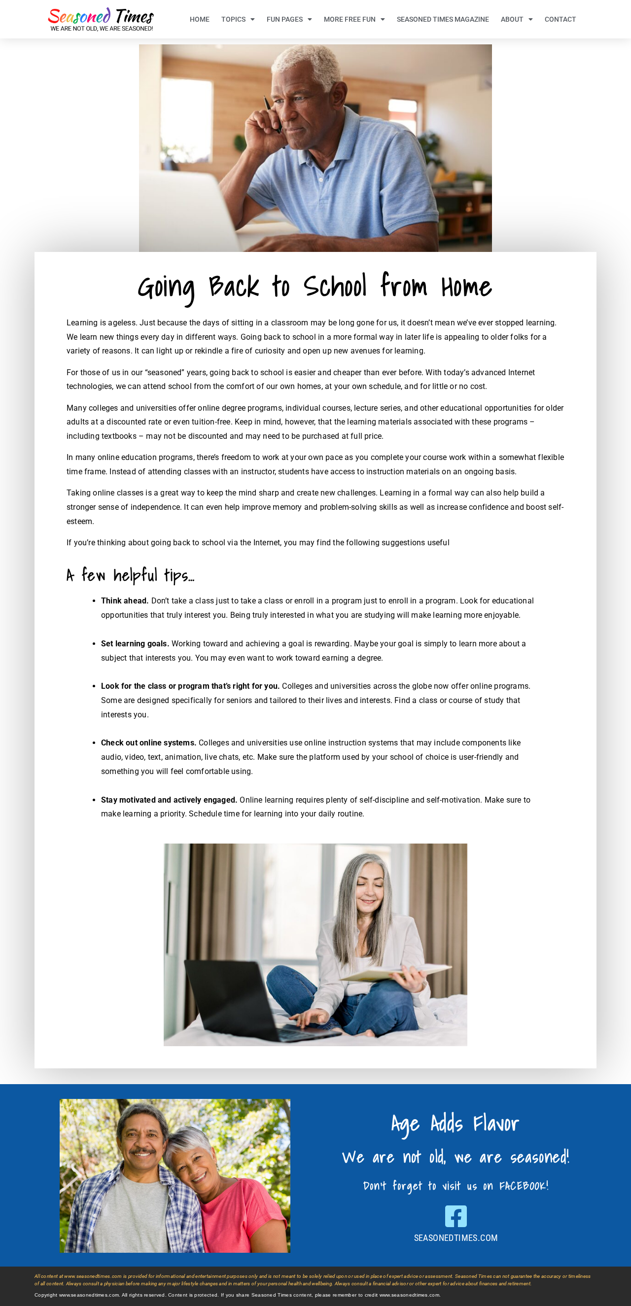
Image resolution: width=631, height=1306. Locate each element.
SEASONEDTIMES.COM (456, 1238)
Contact (560, 19)
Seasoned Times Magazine (443, 19)
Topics (233, 19)
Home (200, 19)
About (512, 19)
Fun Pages (285, 19)
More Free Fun (350, 19)
